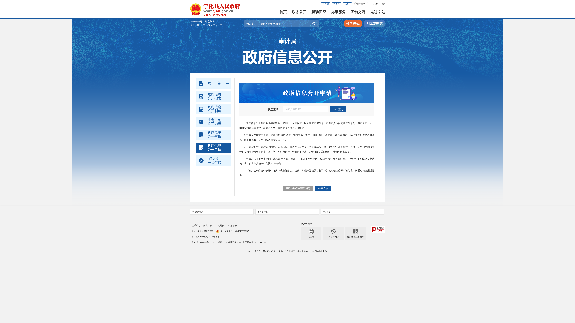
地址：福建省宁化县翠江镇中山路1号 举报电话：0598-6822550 (239, 242)
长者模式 (353, 23)
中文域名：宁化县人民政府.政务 (205, 237)
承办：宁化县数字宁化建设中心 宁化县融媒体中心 (303, 251)
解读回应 (319, 12)
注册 (375, 4)
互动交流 (358, 12)
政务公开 (299, 12)
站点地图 (220, 225)
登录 (383, 4)
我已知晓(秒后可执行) (298, 188)
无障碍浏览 (374, 23)
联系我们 (196, 225)
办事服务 (338, 12)
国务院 (325, 4)
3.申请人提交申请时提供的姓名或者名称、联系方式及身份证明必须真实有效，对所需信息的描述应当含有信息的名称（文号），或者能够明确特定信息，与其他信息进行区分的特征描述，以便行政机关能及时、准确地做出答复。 (306, 149)
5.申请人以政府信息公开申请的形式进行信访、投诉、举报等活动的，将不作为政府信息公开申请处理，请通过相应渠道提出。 (306, 173)
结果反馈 (323, 188)
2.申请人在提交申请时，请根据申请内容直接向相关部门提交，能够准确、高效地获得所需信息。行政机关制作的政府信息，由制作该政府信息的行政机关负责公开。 (306, 137)
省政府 (336, 4)
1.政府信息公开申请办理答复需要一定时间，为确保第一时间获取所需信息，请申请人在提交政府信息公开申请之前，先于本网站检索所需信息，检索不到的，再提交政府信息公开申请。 (306, 125)
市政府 (347, 4)
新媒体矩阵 (306, 224)
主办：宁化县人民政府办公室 (262, 251)
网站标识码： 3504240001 (203, 231)
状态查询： (274, 109)
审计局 (287, 41)
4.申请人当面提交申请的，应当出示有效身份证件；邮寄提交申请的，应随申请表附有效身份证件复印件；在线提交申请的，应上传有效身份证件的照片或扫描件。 (306, 161)
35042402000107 (241, 231)
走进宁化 (377, 12)
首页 (283, 12)
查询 (340, 109)
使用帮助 (232, 225)
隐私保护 (207, 225)
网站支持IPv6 (361, 4)
